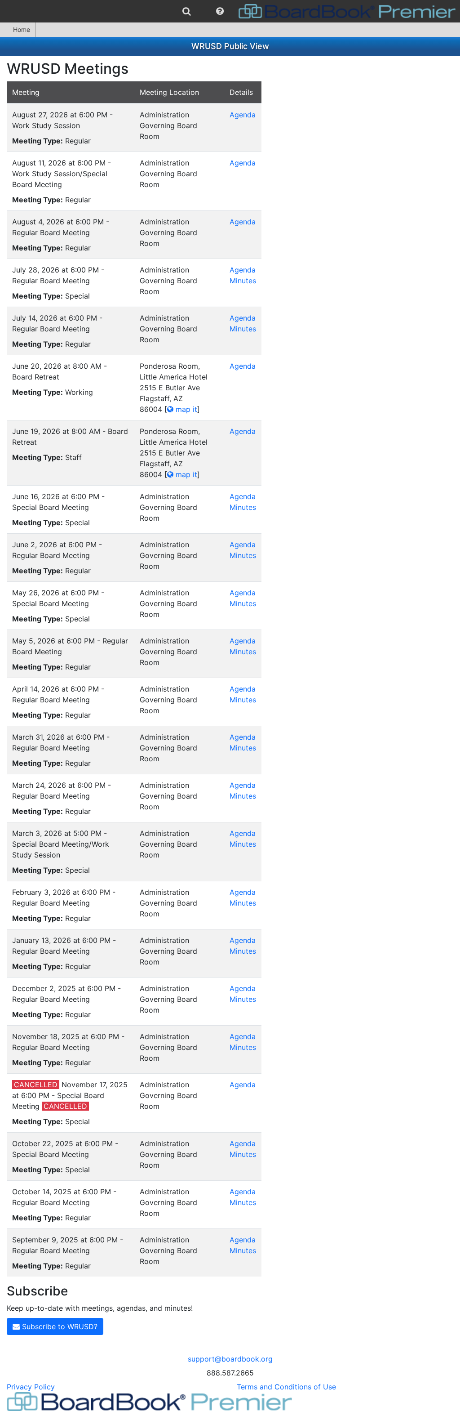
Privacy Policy (31, 1386)
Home (21, 29)
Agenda (243, 114)
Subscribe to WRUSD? (58, 1326)
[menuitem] (186, 11)
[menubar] (230, 11)
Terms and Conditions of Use (286, 1386)
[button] (220, 11)
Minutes (243, 280)
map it (185, 409)
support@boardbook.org (230, 1358)
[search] (186, 11)
